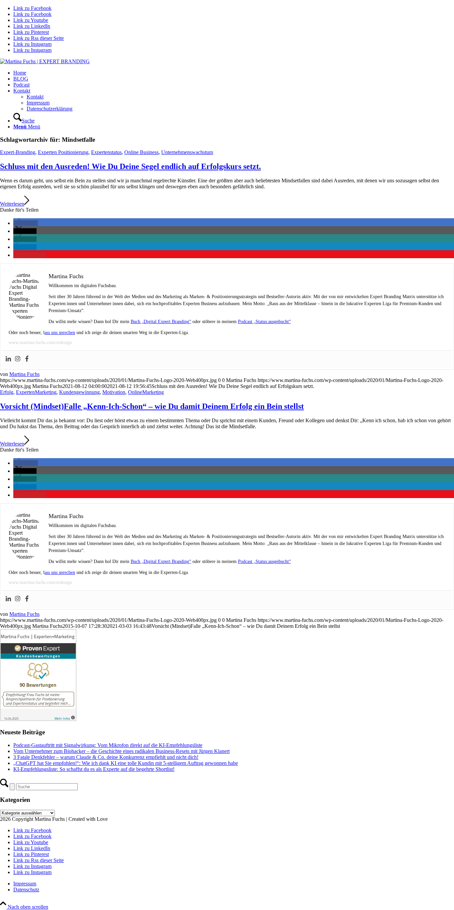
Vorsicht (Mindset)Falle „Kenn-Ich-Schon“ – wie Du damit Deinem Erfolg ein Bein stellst (152, 406)
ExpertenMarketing (36, 392)
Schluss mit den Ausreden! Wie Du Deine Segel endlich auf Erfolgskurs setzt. (130, 166)
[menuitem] (233, 73)
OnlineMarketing (146, 392)
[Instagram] (18, 359)
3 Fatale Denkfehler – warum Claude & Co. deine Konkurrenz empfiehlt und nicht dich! (105, 757)
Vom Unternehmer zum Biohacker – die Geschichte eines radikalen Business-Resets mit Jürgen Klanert (121, 751)
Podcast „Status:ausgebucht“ (264, 321)
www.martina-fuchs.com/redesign (40, 342)
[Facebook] (27, 359)
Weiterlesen (12, 204)
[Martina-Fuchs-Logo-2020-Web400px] (45, 61)
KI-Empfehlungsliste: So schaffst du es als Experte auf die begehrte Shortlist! (93, 769)
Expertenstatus (106, 152)
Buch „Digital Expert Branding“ (161, 321)
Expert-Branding (17, 152)
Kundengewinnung (79, 392)
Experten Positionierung (63, 152)
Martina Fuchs (24, 374)
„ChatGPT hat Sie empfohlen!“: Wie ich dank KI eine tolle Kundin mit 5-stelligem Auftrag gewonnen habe (125, 763)
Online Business (141, 152)
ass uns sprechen (60, 332)
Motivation (113, 392)
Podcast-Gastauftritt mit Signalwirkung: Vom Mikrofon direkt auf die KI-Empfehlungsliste (107, 745)
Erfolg (6, 392)
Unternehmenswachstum (187, 152)
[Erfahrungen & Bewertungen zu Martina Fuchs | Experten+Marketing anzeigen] (38, 719)
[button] (25, 223)
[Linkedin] (8, 359)
